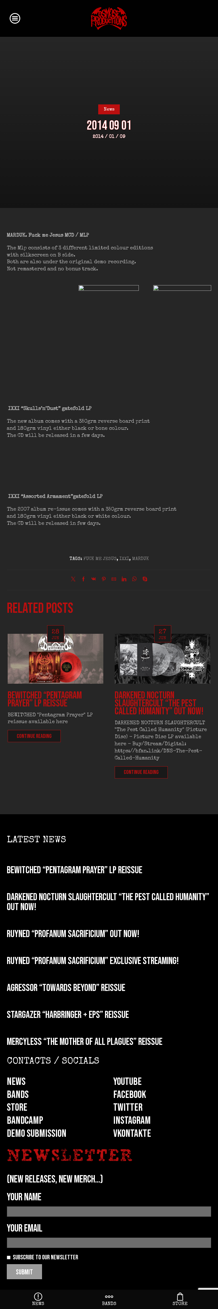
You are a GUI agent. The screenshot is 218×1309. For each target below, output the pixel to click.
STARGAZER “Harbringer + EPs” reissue (68, 1015)
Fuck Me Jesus (100, 559)
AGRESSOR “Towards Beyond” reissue (66, 988)
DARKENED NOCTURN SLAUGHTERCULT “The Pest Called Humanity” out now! (159, 703)
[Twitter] (74, 580)
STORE (17, 1107)
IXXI (124, 559)
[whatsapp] (134, 580)
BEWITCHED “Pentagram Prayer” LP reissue (45, 699)
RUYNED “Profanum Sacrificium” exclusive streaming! (93, 961)
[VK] (94, 580)
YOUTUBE (127, 1082)
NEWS (16, 1082)
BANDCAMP (25, 1120)
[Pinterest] (104, 580)
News (109, 110)
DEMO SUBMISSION (36, 1133)
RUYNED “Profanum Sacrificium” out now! (73, 934)
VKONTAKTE (132, 1133)
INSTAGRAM (132, 1120)
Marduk (140, 559)
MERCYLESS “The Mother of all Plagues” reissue (84, 1042)
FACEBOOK (129, 1095)
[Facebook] (83, 580)
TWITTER (127, 1107)
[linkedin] (124, 580)
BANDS (18, 1095)
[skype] (143, 580)
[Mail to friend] (114, 580)
